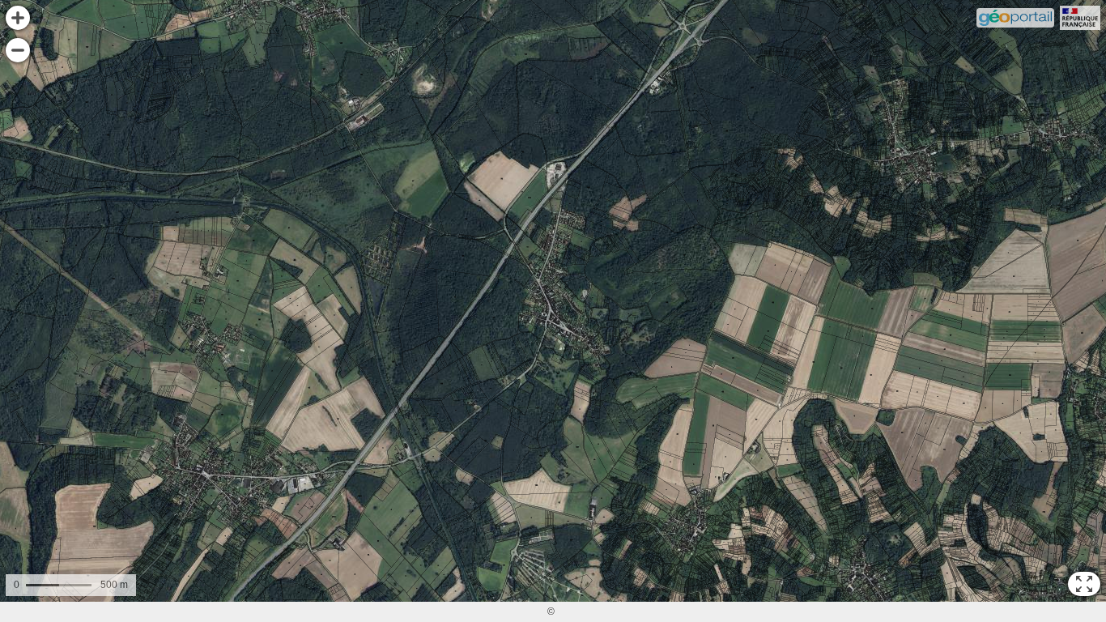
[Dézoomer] (18, 50)
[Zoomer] (18, 18)
